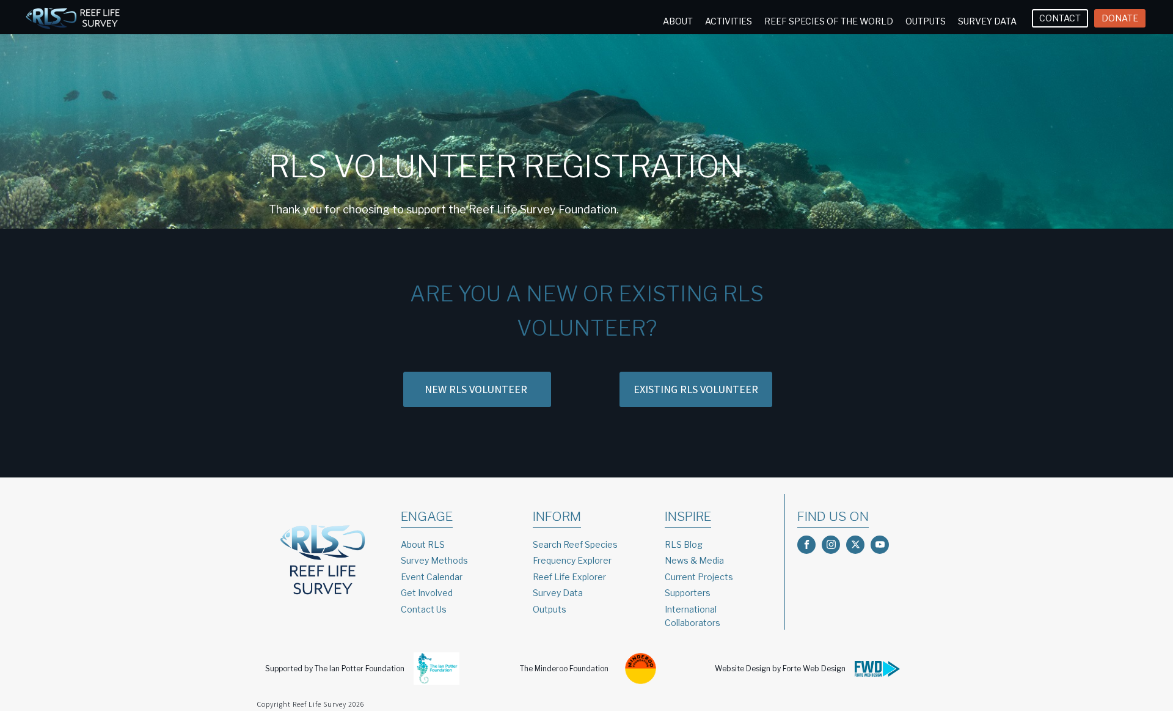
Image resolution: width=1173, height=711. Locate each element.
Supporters (688, 593)
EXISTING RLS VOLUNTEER (696, 389)
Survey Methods (434, 560)
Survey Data (987, 21)
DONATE (1120, 18)
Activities (728, 21)
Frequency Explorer (572, 560)
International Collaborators (692, 616)
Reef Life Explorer (569, 577)
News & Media (694, 560)
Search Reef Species (575, 544)
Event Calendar (431, 577)
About (678, 21)
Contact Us (424, 609)
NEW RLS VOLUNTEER (477, 389)
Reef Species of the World (828, 21)
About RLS (423, 544)
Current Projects (699, 577)
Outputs (925, 21)
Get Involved (427, 593)
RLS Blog (684, 544)
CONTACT (1060, 18)
